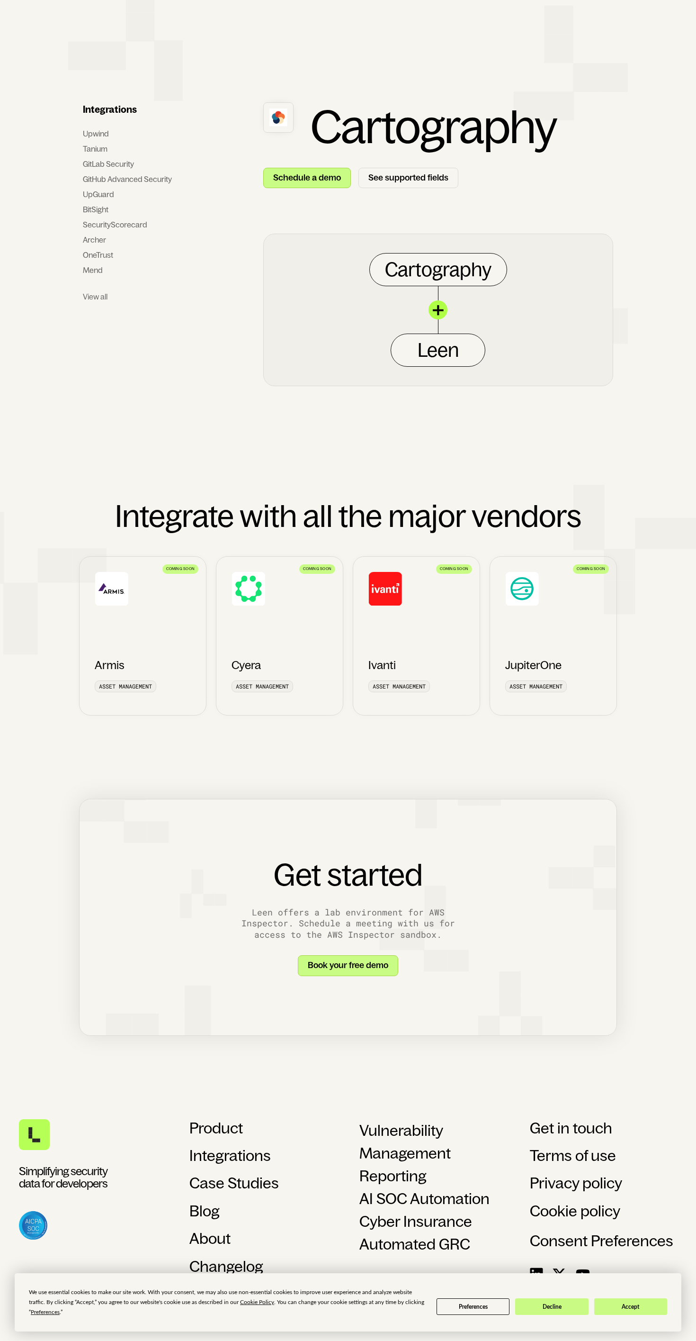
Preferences (473, 1307)
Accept (630, 1307)
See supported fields (408, 177)
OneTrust (98, 255)
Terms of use (573, 1155)
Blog (204, 1211)
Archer (94, 240)
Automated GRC (414, 1244)
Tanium (95, 149)
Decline (552, 1307)
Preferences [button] (45, 1312)
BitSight (95, 209)
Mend (93, 270)
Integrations (230, 1155)
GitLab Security (108, 164)
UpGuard (98, 194)
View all (95, 296)
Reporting (393, 1176)
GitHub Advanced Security (127, 179)
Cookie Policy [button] (257, 1302)
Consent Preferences (601, 1241)
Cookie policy (575, 1211)
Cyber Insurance (415, 1221)
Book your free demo (348, 965)
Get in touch (571, 1128)
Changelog (226, 1266)
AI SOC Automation (424, 1198)
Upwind (96, 133)
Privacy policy (576, 1183)
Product (216, 1128)
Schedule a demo (307, 177)
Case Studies (234, 1183)
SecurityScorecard (115, 224)
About (210, 1238)
